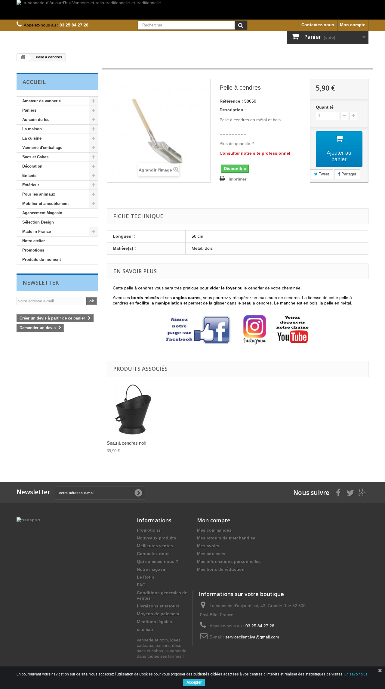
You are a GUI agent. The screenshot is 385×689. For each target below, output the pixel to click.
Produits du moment (41, 259)
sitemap (145, 629)
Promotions (33, 250)
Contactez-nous (317, 24)
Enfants (29, 175)
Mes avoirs (208, 545)
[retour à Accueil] (23, 57)
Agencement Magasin (42, 213)
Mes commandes (214, 530)
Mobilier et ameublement (45, 203)
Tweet (323, 174)
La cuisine (32, 138)
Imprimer (237, 179)
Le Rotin (145, 577)
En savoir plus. (356, 674)
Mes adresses (211, 553)
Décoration (32, 166)
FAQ (141, 584)
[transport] (28, 519)
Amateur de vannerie (41, 101)
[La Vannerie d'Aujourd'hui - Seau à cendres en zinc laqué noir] (133, 409)
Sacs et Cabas (35, 157)
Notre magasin (152, 569)
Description (231, 109)
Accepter (194, 682)
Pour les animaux (38, 194)
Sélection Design (38, 222)
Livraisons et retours (158, 606)
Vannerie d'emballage (42, 147)
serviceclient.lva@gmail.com (252, 637)
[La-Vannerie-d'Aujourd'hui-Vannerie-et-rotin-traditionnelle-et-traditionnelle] (192, 10)
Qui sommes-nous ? (157, 561)
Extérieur (30, 185)
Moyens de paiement (158, 613)
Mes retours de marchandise (226, 538)
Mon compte (352, 24)
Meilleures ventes (155, 545)
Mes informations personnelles (229, 561)
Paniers (29, 110)
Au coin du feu (36, 119)
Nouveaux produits (156, 538)
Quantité (325, 107)
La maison (32, 129)
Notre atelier (33, 241)
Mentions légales (154, 621)
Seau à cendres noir (126, 443)
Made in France (36, 231)
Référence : (231, 101)
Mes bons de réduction (221, 569)
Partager (348, 174)
